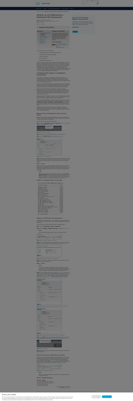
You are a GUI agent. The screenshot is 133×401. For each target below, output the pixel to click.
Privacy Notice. (50, 399)
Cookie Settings (96, 396)
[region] (66, 396)
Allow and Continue (107, 396)
